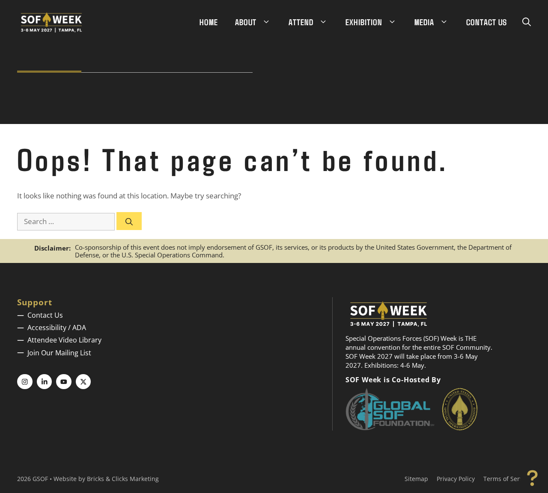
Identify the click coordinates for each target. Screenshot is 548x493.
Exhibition (363, 22)
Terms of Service (507, 479)
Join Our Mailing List (59, 352)
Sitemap (416, 479)
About (245, 22)
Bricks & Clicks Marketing (123, 479)
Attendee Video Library (64, 340)
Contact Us (486, 22)
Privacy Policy (456, 479)
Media (424, 22)
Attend (301, 22)
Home (209, 22)
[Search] (129, 221)
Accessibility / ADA (56, 327)
